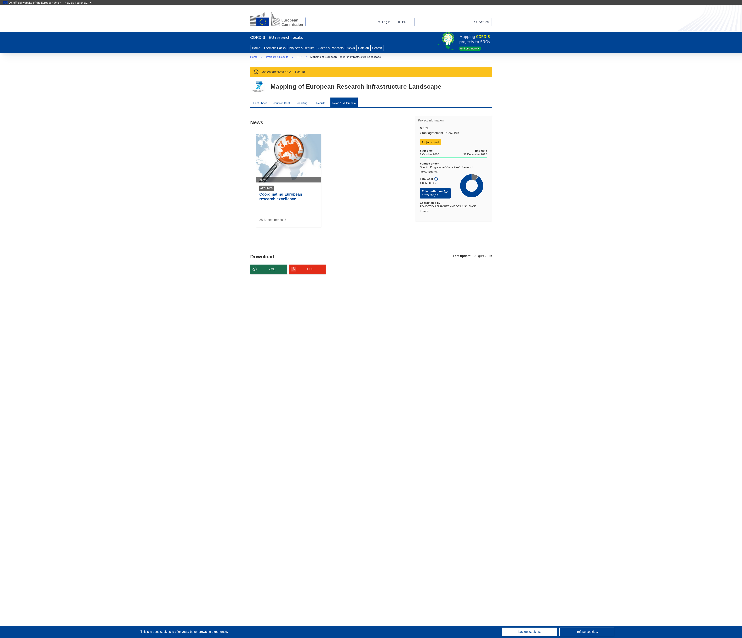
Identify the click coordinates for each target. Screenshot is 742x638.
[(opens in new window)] (281, 19)
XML (272, 269)
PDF (310, 269)
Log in (386, 22)
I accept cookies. (529, 631)
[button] (402, 22)
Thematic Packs (275, 48)
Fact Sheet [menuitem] (260, 102)
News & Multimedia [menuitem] (344, 102)
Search (377, 48)
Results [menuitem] (320, 102)
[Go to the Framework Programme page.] (257, 86)
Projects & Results (301, 48)
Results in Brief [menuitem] (280, 102)
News (351, 48)
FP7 (299, 56)
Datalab (363, 48)
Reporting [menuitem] (301, 102)
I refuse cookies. (587, 631)
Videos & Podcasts (330, 48)
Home (256, 48)
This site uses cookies (156, 631)
